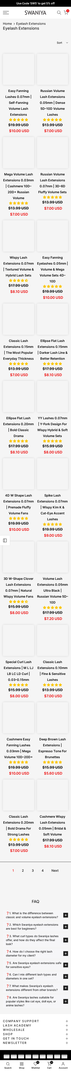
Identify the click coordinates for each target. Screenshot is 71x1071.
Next (55, 870)
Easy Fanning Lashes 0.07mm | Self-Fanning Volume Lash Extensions (18, 102)
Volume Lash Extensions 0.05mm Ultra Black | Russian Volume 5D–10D (52, 590)
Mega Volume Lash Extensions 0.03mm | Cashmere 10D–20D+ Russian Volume (18, 186)
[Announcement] (35, 3)
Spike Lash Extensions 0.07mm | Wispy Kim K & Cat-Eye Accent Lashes (52, 507)
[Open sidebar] (5, 540)
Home (7, 24)
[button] (18, 120)
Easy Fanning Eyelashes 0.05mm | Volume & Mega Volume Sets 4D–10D (52, 269)
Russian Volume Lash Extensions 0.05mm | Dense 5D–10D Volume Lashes (52, 102)
